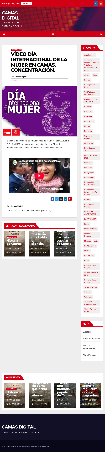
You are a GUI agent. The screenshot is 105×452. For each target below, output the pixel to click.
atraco (87, 75)
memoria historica (87, 234)
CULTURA (88, 112)
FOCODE (88, 168)
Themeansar (44, 446)
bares (94, 75)
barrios (87, 80)
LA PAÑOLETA (90, 219)
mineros (87, 241)
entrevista (88, 131)
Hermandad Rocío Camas (89, 183)
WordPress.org (90, 355)
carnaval (88, 107)
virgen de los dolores (90, 310)
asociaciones (89, 55)
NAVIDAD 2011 (90, 246)
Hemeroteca (16, 49)
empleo (87, 126)
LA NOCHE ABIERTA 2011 (90, 213)
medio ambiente (90, 229)
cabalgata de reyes (89, 86)
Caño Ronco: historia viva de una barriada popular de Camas (63, 232)
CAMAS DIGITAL (10, 15)
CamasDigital (21, 77)
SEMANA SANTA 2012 (91, 274)
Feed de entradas (91, 339)
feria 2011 (88, 143)
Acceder (87, 332)
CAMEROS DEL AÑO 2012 (90, 100)
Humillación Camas (89, 205)
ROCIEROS (89, 256)
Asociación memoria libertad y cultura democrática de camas (91, 65)
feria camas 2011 (89, 149)
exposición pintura (88, 137)
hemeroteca (89, 177)
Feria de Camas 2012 (91, 156)
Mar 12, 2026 (14, 400)
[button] (101, 34)
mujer (96, 241)
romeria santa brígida (90, 266)
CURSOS (88, 116)
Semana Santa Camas (90, 281)
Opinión (87, 251)
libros (86, 224)
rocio (86, 260)
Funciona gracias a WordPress (13, 446)
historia (87, 199)
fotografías (89, 173)
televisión (88, 297)
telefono (87, 292)
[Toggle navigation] (53, 34)
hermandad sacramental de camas (90, 192)
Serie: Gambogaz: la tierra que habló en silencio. (39, 236)
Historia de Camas (14, 242)
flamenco (88, 163)
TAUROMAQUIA (90, 287)
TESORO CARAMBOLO (90, 303)
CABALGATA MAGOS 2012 (90, 93)
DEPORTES (89, 121)
